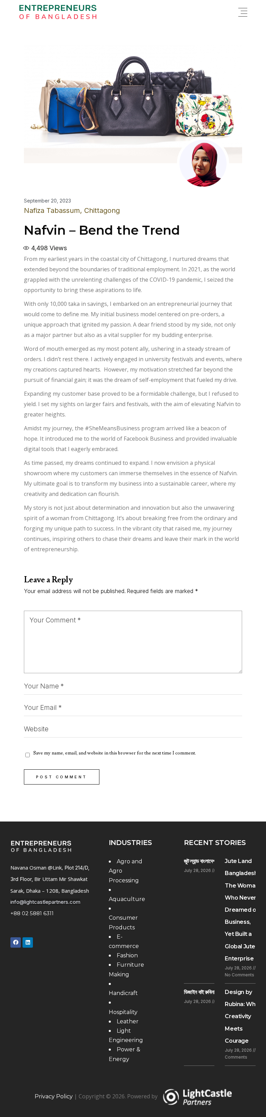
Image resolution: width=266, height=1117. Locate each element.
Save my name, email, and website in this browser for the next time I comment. (114, 753)
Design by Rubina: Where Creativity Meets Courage (245, 1016)
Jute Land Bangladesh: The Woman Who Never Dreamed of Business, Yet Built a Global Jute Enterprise (242, 910)
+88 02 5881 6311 (32, 913)
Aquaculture (127, 899)
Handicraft (123, 993)
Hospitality (123, 1012)
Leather (128, 1021)
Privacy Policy (54, 1096)
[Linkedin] (28, 942)
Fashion (127, 955)
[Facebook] (15, 942)
